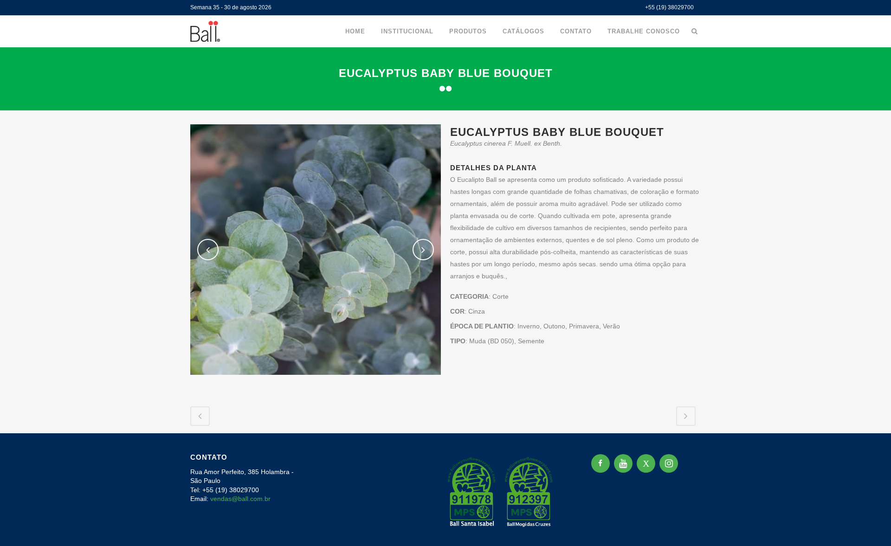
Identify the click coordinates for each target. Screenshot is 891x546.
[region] (121, 473)
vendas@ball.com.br (240, 498)
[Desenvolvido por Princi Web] (694, 526)
